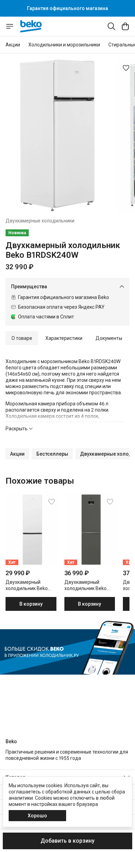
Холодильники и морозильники (64, 44)
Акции (13, 44)
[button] (17, 453)
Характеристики (63, 338)
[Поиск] (111, 26)
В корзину (31, 604)
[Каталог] (10, 26)
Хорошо (37, 815)
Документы (109, 338)
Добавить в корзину (67, 840)
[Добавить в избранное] (126, 67)
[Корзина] (125, 26)
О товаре (21, 338)
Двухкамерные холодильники (40, 220)
